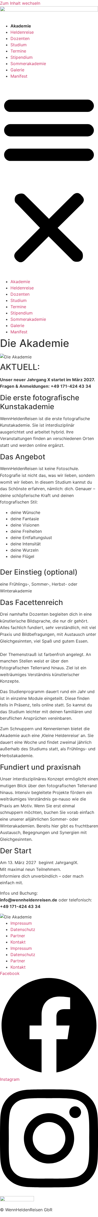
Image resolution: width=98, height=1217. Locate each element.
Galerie (17, 69)
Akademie (20, 25)
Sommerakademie (28, 63)
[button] (49, 178)
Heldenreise (22, 32)
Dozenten (20, 38)
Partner (17, 935)
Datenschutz (22, 929)
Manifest (18, 76)
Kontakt (18, 942)
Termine (18, 51)
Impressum (21, 923)
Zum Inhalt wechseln (20, 3)
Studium (18, 44)
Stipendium (21, 57)
